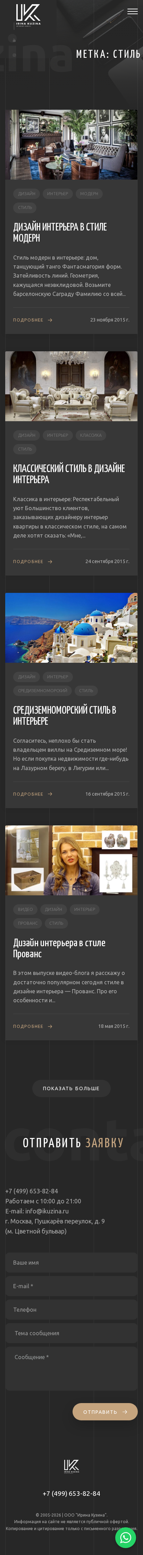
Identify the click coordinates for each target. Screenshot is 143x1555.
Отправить (101, 1412)
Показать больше (71, 1088)
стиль (25, 207)
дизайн (26, 193)
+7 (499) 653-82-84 (71, 1493)
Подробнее (28, 319)
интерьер (57, 193)
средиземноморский (42, 690)
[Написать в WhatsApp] (125, 1537)
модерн (89, 193)
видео (25, 909)
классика (91, 435)
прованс (27, 923)
